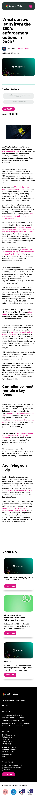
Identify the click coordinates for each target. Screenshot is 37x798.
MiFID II (7, 661)
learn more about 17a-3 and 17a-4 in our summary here (18, 216)
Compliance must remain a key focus (18, 96)
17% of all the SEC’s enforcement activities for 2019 (15, 188)
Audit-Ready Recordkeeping (13, 720)
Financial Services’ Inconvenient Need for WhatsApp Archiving (14, 617)
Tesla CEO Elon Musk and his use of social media (17, 333)
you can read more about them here (17, 490)
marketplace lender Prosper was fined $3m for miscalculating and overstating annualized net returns (18, 229)
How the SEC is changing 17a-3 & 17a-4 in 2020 (18, 578)
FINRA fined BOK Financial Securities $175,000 (18, 414)
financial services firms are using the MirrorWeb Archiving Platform (16, 509)
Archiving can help (18, 102)
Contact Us (8, 109)
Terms (16, 785)
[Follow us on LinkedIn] (7, 705)
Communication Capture (12, 715)
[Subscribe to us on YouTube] (2, 705)
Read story (10, 586)
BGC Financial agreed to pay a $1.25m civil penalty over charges (18, 435)
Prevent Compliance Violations (14, 718)
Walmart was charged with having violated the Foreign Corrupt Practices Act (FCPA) (18, 251)
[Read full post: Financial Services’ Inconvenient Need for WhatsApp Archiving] (18, 603)
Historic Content (24, 48)
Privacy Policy (23, 785)
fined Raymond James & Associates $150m (18, 421)
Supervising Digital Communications (16, 723)
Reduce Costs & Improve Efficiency (16, 726)
